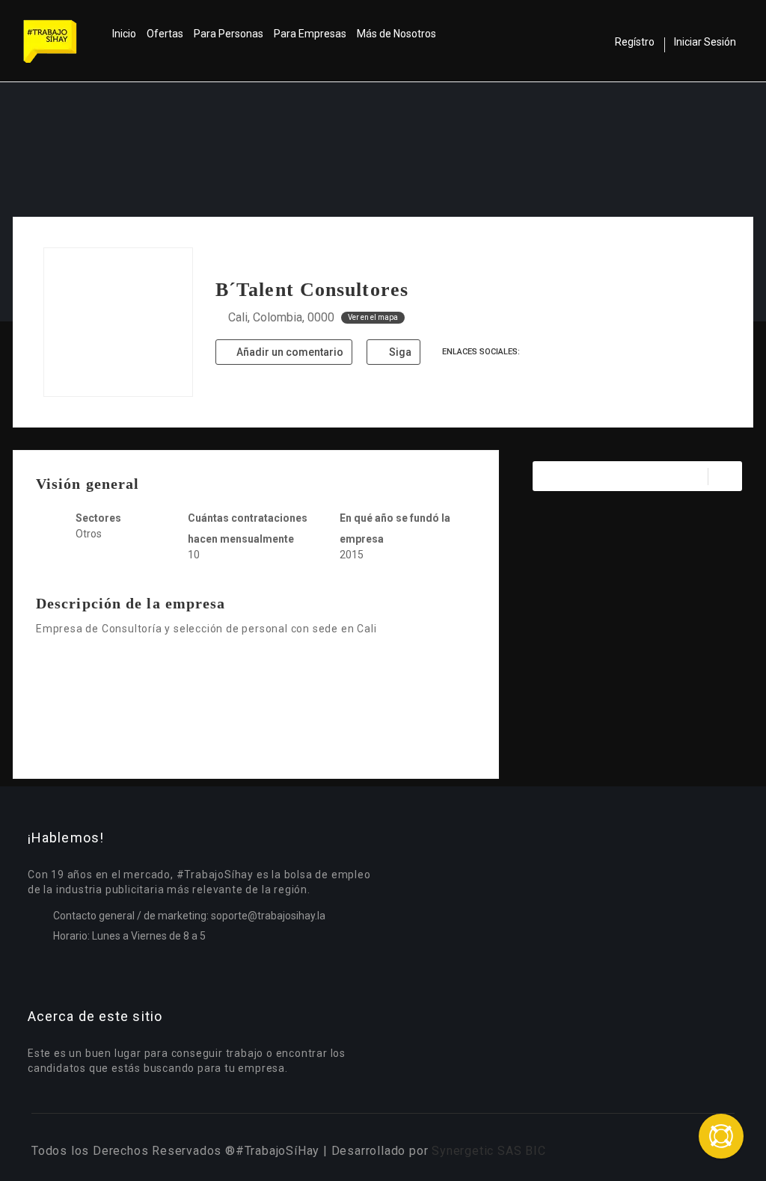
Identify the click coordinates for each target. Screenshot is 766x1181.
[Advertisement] (256, 706)
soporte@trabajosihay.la (268, 916)
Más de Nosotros (396, 34)
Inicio (124, 34)
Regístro (635, 42)
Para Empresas (310, 34)
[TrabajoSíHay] (65, 41)
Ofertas (165, 34)
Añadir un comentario (288, 352)
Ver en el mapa (373, 317)
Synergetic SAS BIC (488, 1151)
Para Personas (228, 34)
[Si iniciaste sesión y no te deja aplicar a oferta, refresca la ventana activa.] (721, 1136)
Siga (399, 352)
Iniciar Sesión (705, 42)
